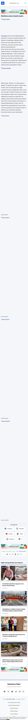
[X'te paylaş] (10, 554)
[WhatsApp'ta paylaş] (12, 554)
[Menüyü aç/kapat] (2, 3)
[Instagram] (8, 691)
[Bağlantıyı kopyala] (21, 554)
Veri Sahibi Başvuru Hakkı (14, 702)
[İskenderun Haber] (14, 3)
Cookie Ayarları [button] (3, 719)
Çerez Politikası (14, 714)
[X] (19, 691)
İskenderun (4, 36)
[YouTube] (12, 691)
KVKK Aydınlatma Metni (14, 705)
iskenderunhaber (22, 551)
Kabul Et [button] (8, 719)
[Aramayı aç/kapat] (25, 3)
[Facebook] (4, 691)
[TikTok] (15, 691)
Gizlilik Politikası (14, 711)
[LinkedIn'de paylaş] (15, 554)
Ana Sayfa (4, 551)
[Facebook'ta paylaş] (7, 554)
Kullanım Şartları (14, 708)
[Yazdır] (18, 554)
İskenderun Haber (14, 684)
